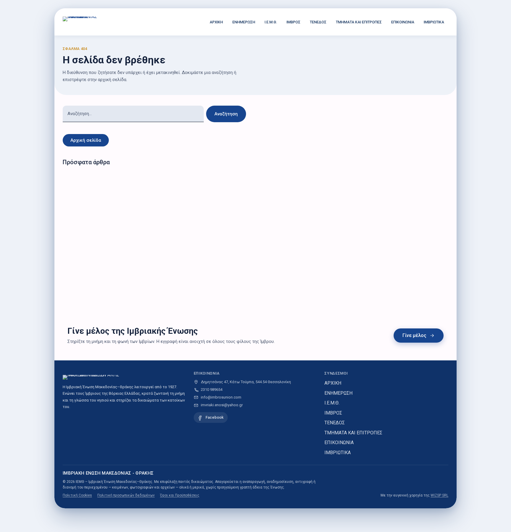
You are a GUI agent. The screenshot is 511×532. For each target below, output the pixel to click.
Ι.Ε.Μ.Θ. (271, 22)
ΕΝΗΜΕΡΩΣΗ (243, 22)
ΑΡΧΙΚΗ (216, 22)
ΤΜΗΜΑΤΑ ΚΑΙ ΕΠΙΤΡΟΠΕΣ (359, 22)
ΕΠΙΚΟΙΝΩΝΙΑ (402, 22)
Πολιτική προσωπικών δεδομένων (126, 495)
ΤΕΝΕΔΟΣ (318, 22)
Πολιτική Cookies (77, 495)
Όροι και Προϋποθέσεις (179, 495)
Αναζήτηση (226, 114)
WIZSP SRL (439, 495)
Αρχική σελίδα (85, 140)
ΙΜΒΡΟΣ (293, 22)
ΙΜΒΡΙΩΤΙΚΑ (434, 22)
